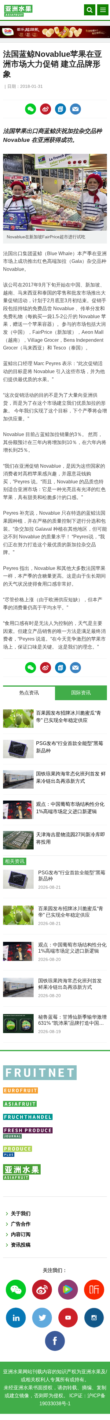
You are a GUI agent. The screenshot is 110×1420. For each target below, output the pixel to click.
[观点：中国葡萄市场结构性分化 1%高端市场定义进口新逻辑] (18, 810)
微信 (16, 1290)
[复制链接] (60, 109)
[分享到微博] (45, 109)
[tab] (29, 693)
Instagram (94, 1318)
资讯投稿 (21, 1244)
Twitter (42, 1318)
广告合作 (21, 1224)
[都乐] (55, 32)
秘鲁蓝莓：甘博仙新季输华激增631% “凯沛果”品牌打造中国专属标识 (72, 1023)
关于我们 (21, 1213)
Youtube (68, 1318)
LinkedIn (16, 1318)
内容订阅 (21, 1234)
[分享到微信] (30, 109)
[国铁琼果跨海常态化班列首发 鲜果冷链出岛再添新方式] (18, 779)
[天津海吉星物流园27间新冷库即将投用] (18, 840)
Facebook (55, 1341)
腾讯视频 (68, 1290)
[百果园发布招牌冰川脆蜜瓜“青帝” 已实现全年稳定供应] (18, 718)
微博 (42, 1290)
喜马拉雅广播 (94, 1290)
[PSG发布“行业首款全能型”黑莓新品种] (18, 749)
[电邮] (75, 109)
